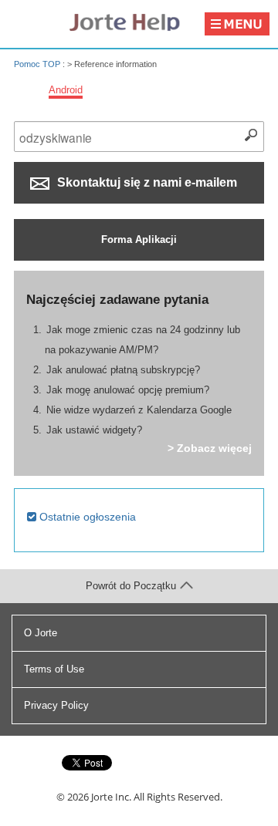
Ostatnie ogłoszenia (86, 517)
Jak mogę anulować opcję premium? (127, 390)
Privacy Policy (56, 705)
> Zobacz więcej (210, 448)
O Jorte (40, 633)
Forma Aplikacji (139, 239)
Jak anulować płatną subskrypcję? (123, 370)
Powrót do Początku (131, 586)
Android (66, 90)
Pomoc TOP (37, 64)
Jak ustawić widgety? (94, 430)
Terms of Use (54, 669)
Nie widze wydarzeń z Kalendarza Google (139, 410)
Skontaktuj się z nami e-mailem (145, 182)
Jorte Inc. (111, 797)
